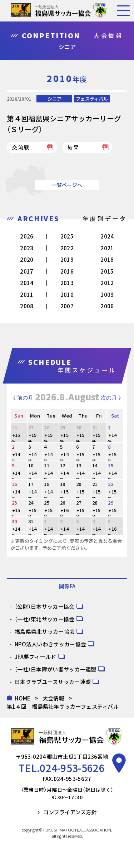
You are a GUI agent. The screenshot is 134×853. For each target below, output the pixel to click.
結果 (74, 147)
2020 (26, 259)
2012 (107, 282)
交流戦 (21, 147)
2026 (26, 236)
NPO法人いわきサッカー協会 (50, 644)
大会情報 (53, 698)
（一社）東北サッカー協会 (45, 619)
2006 (107, 306)
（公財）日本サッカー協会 (45, 606)
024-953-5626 (72, 768)
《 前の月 (21, 398)
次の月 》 (112, 398)
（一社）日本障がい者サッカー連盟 (55, 669)
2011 (26, 294)
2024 (107, 236)
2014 (26, 282)
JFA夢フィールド (35, 656)
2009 (107, 294)
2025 (67, 236)
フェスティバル (92, 98)
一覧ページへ (67, 184)
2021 (107, 248)
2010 (67, 294)
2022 (67, 248)
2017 (26, 271)
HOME (22, 698)
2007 (67, 306)
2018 (107, 259)
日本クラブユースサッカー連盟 (53, 681)
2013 (67, 282)
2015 (107, 271)
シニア (54, 98)
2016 (67, 271)
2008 (26, 306)
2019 (67, 259)
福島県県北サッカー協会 (45, 631)
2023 (26, 248)
